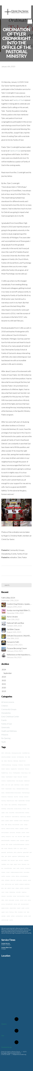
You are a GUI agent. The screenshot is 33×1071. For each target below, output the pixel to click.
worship (25, 916)
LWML (2, 784)
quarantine (26, 888)
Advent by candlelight (6, 757)
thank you (11, 912)
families (10, 844)
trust (25, 912)
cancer (21, 824)
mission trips (28, 868)
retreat (14, 896)
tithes (16, 912)
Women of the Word (19, 812)
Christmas (20, 765)
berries (20, 820)
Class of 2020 (27, 765)
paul (13, 884)
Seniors (6, 804)
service (29, 900)
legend (15, 864)
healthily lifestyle (21, 856)
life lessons (24, 864)
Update (3, 812)
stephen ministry (5, 908)
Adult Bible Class (26, 753)
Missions (4, 734)
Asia (26, 757)
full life (14, 848)
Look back (27, 784)
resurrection (9, 896)
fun (18, 848)
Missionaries (10, 796)
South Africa (14, 804)
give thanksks (10, 852)
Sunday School (10, 808)
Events (13, 554)
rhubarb (27, 896)
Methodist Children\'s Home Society (13, 792)
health (27, 856)
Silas (10, 804)
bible (6, 824)
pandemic (25, 880)
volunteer (3, 916)
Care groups (14, 765)
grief (6, 856)
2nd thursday (8, 753)
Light (12, 784)
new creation (26, 872)
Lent (6, 784)
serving (3, 904)
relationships (12, 892)
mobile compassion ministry (17, 872)
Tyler (19, 557)
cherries (3, 828)
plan (6, 888)
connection (18, 832)
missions (3, 872)
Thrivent (24, 808)
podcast (9, 888)
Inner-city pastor (19, 780)
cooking (3, 836)
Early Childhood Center (10, 716)
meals (14, 868)
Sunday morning (17, 808)
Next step (21, 796)
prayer (13, 888)
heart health (4, 860)
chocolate (22, 828)
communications (5, 832)
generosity (3, 852)
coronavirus (8, 836)
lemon (19, 864)
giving (15, 852)
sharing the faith (9, 904)
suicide (22, 908)
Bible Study (15, 761)
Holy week (20, 777)
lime (28, 864)
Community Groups (16, 550)
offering (17, 876)
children (17, 828)
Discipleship (6, 554)
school (6, 900)
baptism (11, 820)
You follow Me (8, 816)
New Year (16, 796)
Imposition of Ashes (11, 780)
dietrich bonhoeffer (5, 840)
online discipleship (24, 876)
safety (2, 900)
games (25, 848)
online (2, 880)
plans (2, 888)
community (12, 832)
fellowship (10, 848)
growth (9, 856)
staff (19, 904)
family (5, 848)
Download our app (6, 1047)
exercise (3, 844)
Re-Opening (5, 738)
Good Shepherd (9, 777)
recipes (6, 892)
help (9, 860)
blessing (9, 824)
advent (2, 820)
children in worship (10, 828)
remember (18, 892)
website (8, 916)
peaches (17, 884)
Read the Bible (22, 800)
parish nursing (8, 884)
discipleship (13, 840)
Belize (5, 761)
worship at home (19, 916)
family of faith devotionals (18, 844)
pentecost (21, 884)
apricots (7, 820)
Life (9, 784)
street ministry (13, 908)
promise (21, 888)
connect (23, 832)
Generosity (5, 727)
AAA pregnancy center (16, 753)
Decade (3, 769)
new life (3, 876)
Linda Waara (17, 784)
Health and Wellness (9, 731)
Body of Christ (22, 761)
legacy (11, 864)
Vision (7, 812)
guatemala (14, 856)
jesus (8, 864)
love (2, 868)
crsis (16, 836)
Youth (3, 742)
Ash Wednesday (20, 757)
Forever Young (24, 773)
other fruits (13, 880)
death (24, 836)
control (27, 832)
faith (7, 844)
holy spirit (13, 860)
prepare (17, 888)
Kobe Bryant (27, 780)
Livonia (22, 784)
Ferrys (10, 773)
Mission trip (3, 796)
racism (2, 892)
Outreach (26, 796)
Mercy (14, 788)
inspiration (26, 860)
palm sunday (19, 880)
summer (27, 908)
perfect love (27, 884)
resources (3, 896)
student (18, 908)
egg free (27, 840)
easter (17, 840)
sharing (15, 904)
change (25, 824)
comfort (26, 828)
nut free (13, 876)
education (22, 840)
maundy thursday (8, 868)
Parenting (3, 800)
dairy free (20, 836)
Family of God (22, 554)
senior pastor (11, 900)
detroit (27, 836)
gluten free (19, 852)
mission (8, 872)
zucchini (11, 920)
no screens (8, 876)
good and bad (26, 852)
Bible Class (10, 761)
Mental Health (8, 788)
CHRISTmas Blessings (6, 765)
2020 (2, 753)
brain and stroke (15, 824)
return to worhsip (21, 896)
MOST (2, 788)
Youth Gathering (15, 816)
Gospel (15, 777)
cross (13, 836)
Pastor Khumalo (10, 800)
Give (2, 1035)
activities (28, 816)
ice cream (21, 860)
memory (22, 868)
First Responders (16, 773)
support (3, 912)
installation (3, 864)
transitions (20, 912)
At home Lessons (7, 702)
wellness (13, 916)
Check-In (3, 1024)
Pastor (24, 557)
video (28, 912)
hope (17, 860)
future (21, 848)
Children (4, 706)
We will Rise (11, 812)
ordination (13, 557)
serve (25, 900)
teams (7, 912)
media (17, 868)
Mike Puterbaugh (26, 792)
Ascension (14, 757)
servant (21, 900)
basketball (16, 820)
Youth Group (23, 816)
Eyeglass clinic (14, 769)
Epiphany (8, 769)
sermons (17, 900)
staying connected (25, 904)
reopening (24, 892)
